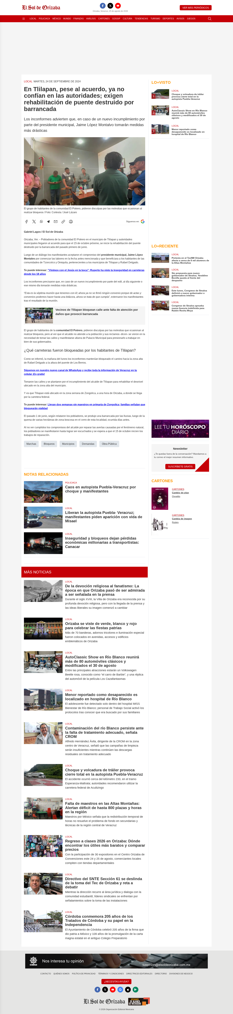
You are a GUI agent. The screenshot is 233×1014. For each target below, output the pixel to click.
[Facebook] (103, 6)
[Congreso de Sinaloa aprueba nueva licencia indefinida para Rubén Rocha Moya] (160, 306)
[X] (110, 6)
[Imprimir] (70, 221)
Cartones (104, 18)
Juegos (191, 18)
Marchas (31, 444)
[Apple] (128, 989)
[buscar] (210, 19)
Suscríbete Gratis (180, 466)
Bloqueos (49, 444)
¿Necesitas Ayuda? (116, 981)
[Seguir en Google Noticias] (142, 221)
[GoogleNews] (120, 989)
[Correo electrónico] (55, 221)
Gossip (116, 18)
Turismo (155, 18)
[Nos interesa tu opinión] (116, 961)
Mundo (67, 18)
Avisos (180, 18)
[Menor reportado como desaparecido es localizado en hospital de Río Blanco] (43, 703)
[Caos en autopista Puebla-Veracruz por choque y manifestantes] (43, 492)
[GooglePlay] (135, 989)
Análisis (91, 18)
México (56, 18)
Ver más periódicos (195, 7)
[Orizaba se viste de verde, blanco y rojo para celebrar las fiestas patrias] (43, 632)
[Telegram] (48, 221)
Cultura (127, 18)
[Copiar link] (63, 221)
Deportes (168, 18)
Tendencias (141, 18)
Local (33, 18)
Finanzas (78, 18)
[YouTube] (118, 6)
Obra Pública (109, 444)
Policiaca (44, 18)
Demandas (88, 444)
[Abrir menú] (23, 18)
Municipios (68, 444)
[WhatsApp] (41, 221)
